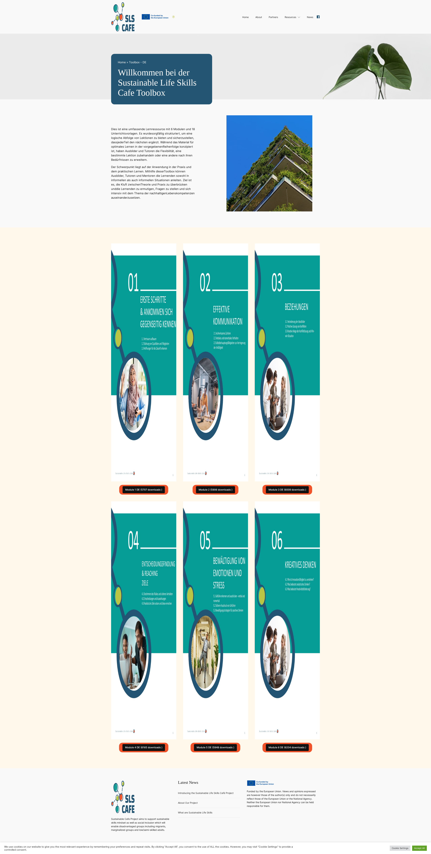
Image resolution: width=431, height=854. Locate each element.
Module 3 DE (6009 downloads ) (287, 489)
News (310, 17)
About (258, 17)
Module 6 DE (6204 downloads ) (287, 747)
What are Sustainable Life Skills (195, 812)
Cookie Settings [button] (400, 848)
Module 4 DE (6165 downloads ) (143, 747)
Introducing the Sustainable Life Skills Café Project (206, 793)
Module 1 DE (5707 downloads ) (143, 489)
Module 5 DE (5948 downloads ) (215, 747)
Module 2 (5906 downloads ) (215, 489)
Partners (273, 17)
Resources (290, 17)
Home (245, 17)
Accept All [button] (419, 848)
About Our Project (188, 802)
